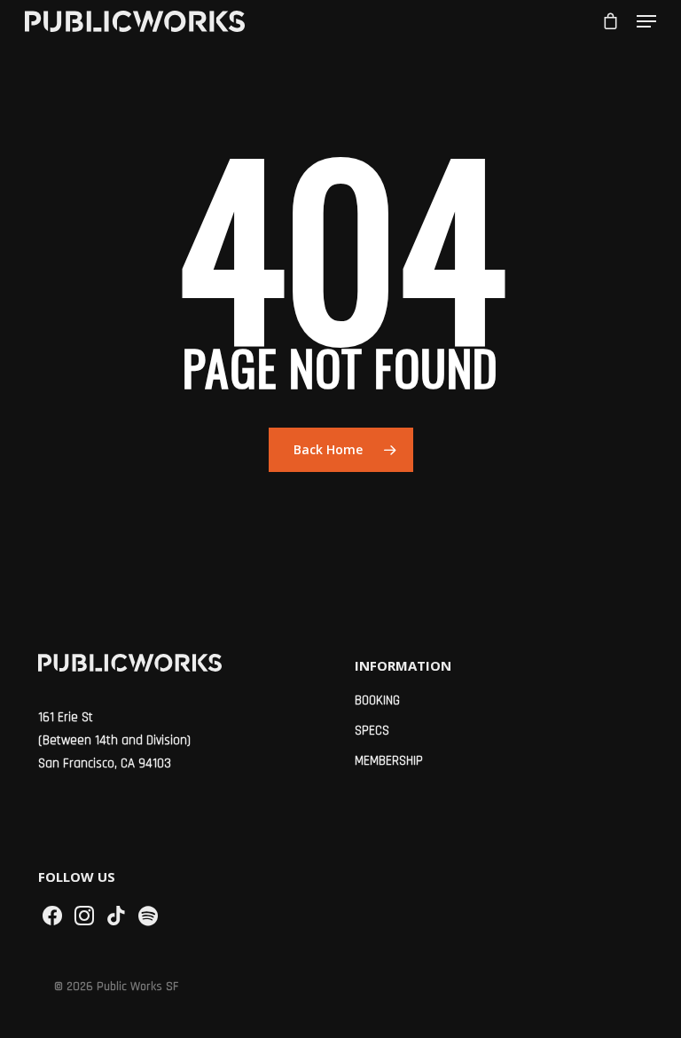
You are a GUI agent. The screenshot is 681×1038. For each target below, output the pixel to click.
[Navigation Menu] (646, 21)
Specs (372, 730)
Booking (377, 700)
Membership (389, 760)
